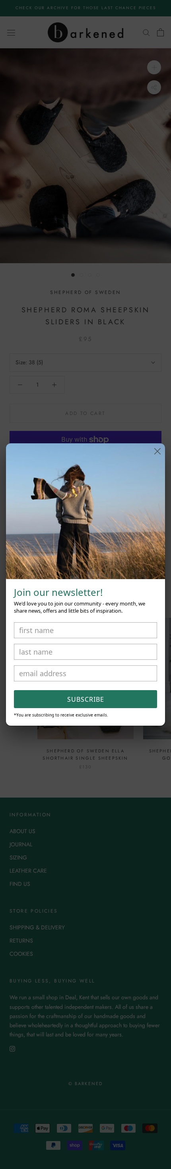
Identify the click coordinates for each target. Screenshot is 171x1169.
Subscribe (85, 699)
